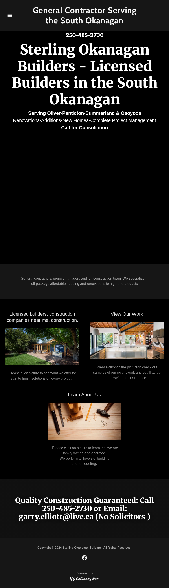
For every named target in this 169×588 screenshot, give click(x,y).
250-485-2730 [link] (85, 36)
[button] (17, 15)
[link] (84, 22)
